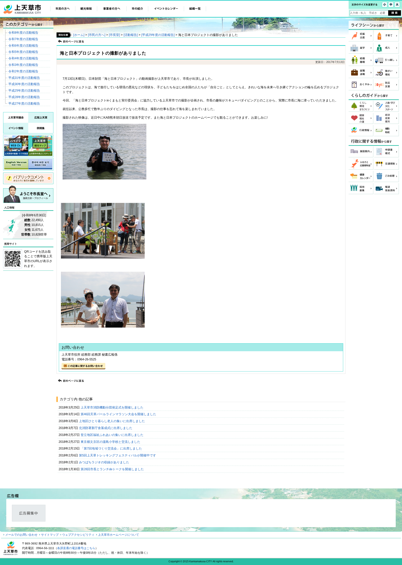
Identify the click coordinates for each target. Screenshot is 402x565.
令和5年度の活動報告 (23, 52)
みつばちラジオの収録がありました (104, 462)
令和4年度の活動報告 (23, 58)
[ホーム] (78, 35)
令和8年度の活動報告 (23, 32)
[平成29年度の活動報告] (158, 35)
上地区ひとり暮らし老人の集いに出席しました (112, 421)
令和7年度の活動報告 (23, 39)
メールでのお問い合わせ (21, 534)
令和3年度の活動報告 (23, 65)
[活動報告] (131, 35)
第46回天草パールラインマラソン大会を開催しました (119, 414)
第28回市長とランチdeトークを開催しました (113, 469)
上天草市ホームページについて (118, 534)
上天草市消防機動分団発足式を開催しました (112, 407)
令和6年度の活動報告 (23, 45)
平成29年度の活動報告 (24, 90)
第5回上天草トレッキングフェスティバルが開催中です (118, 455)
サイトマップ (50, 534)
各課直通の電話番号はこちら (76, 548)
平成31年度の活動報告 (24, 77)
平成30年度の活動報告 (24, 84)
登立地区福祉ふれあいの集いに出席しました (112, 435)
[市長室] (114, 35)
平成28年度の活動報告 (24, 97)
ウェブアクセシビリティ (78, 534)
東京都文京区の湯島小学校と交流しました (111, 441)
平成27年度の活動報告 (24, 103)
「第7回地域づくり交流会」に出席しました (112, 448)
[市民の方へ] (96, 35)
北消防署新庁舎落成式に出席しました (106, 428)
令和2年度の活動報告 (23, 71)
